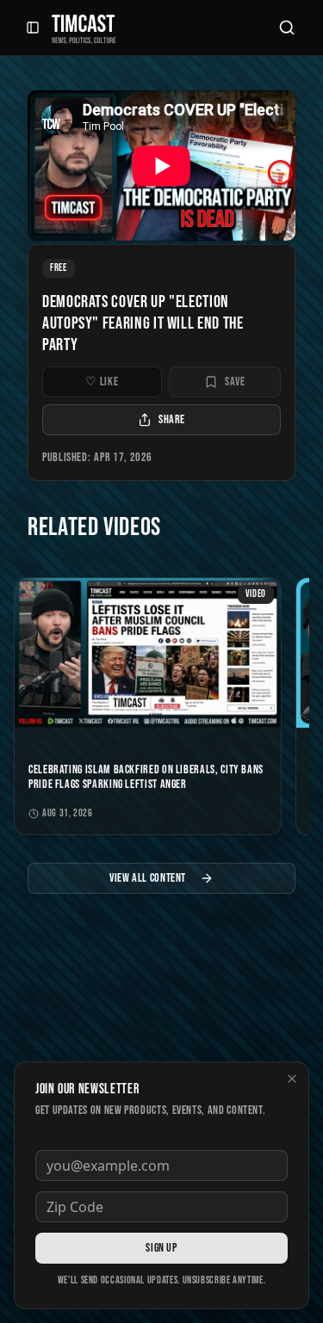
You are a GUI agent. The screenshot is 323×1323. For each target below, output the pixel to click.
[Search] (286, 27)
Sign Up (161, 1247)
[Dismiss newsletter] (292, 1078)
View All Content (147, 878)
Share (171, 419)
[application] (161, 165)
